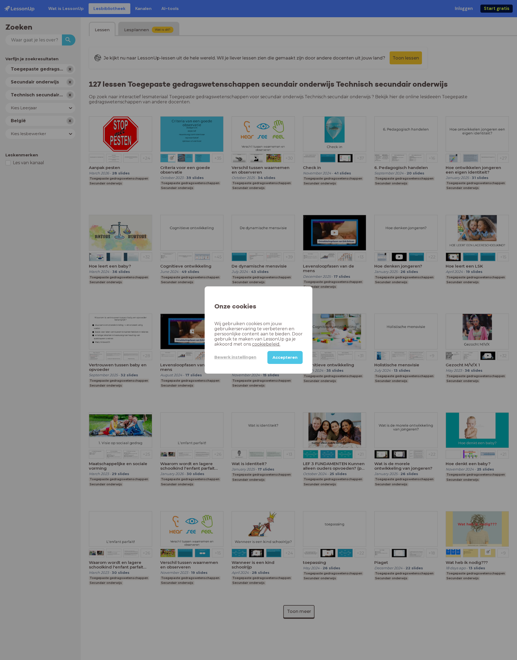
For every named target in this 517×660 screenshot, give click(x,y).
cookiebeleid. (266, 344)
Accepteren (285, 357)
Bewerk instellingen (235, 357)
